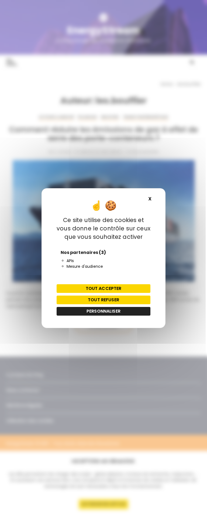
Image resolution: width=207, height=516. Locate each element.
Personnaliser (103, 311)
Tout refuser (103, 300)
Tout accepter (104, 288)
